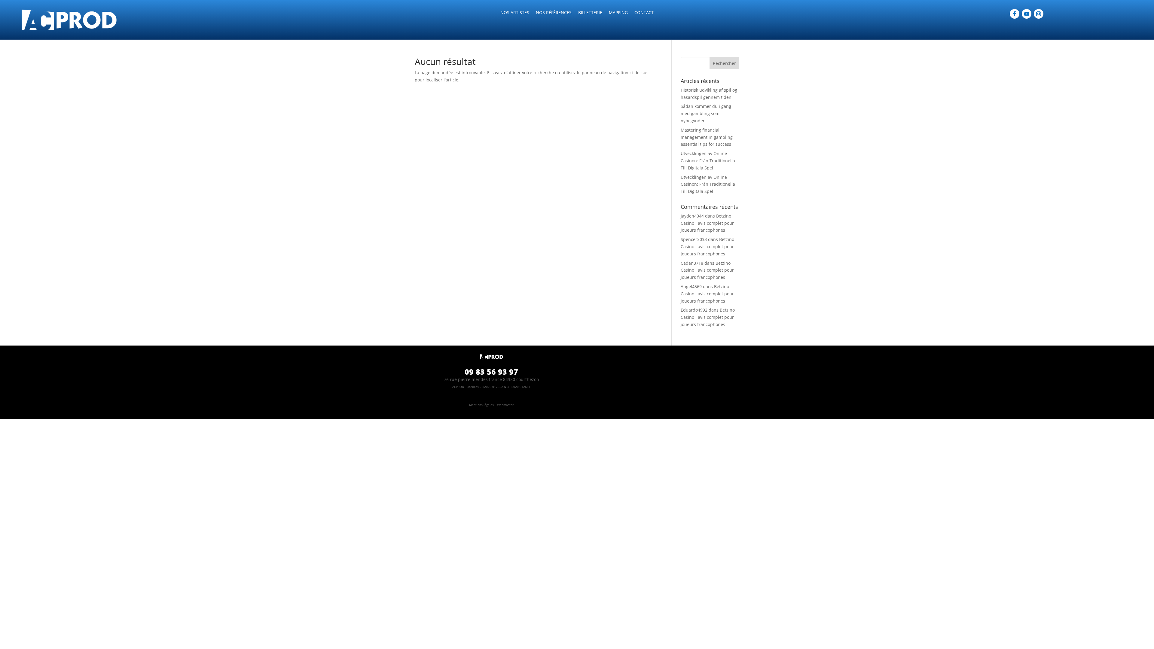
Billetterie (590, 13)
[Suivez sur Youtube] (1026, 14)
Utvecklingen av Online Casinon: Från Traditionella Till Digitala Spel (708, 161)
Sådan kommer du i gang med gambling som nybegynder (706, 113)
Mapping (618, 13)
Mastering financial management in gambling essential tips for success (707, 137)
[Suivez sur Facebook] (1014, 14)
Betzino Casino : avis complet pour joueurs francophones (707, 223)
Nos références (554, 13)
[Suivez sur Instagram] (1038, 14)
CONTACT (644, 13)
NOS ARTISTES (514, 13)
